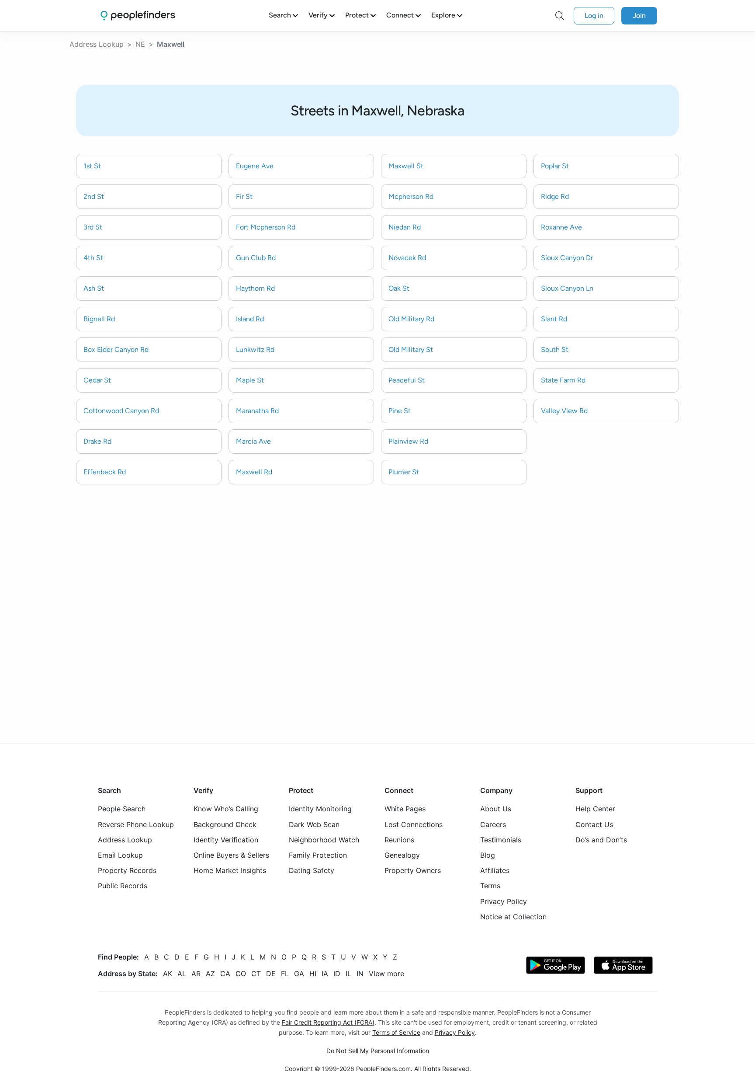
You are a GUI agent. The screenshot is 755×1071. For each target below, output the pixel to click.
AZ (210, 973)
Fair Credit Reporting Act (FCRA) (328, 1022)
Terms (490, 885)
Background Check (225, 824)
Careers (493, 824)
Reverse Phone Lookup (136, 824)
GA (299, 973)
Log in (594, 15)
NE (140, 44)
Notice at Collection (513, 916)
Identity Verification (226, 839)
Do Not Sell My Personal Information (377, 1050)
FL (285, 973)
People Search (121, 808)
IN (360, 973)
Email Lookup (120, 855)
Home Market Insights (230, 870)
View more (386, 973)
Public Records (122, 885)
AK (167, 973)
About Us (495, 808)
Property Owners (412, 870)
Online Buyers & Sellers (231, 855)
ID (336, 973)
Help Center (595, 808)
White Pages (405, 808)
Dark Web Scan (314, 824)
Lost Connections (413, 824)
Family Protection (318, 855)
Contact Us (594, 824)
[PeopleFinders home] (138, 15)
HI (312, 973)
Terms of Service (396, 1032)
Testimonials (500, 839)
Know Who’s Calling (226, 808)
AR (196, 973)
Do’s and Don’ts (601, 839)
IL (348, 973)
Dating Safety (311, 870)
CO (241, 973)
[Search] (560, 16)
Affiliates (494, 870)
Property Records (127, 870)
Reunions (399, 839)
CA (225, 973)
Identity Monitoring (320, 808)
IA (325, 973)
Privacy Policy (503, 901)
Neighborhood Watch (324, 839)
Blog (487, 855)
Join (639, 15)
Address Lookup (96, 44)
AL (181, 973)
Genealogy (402, 855)
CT (256, 973)
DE (271, 973)
